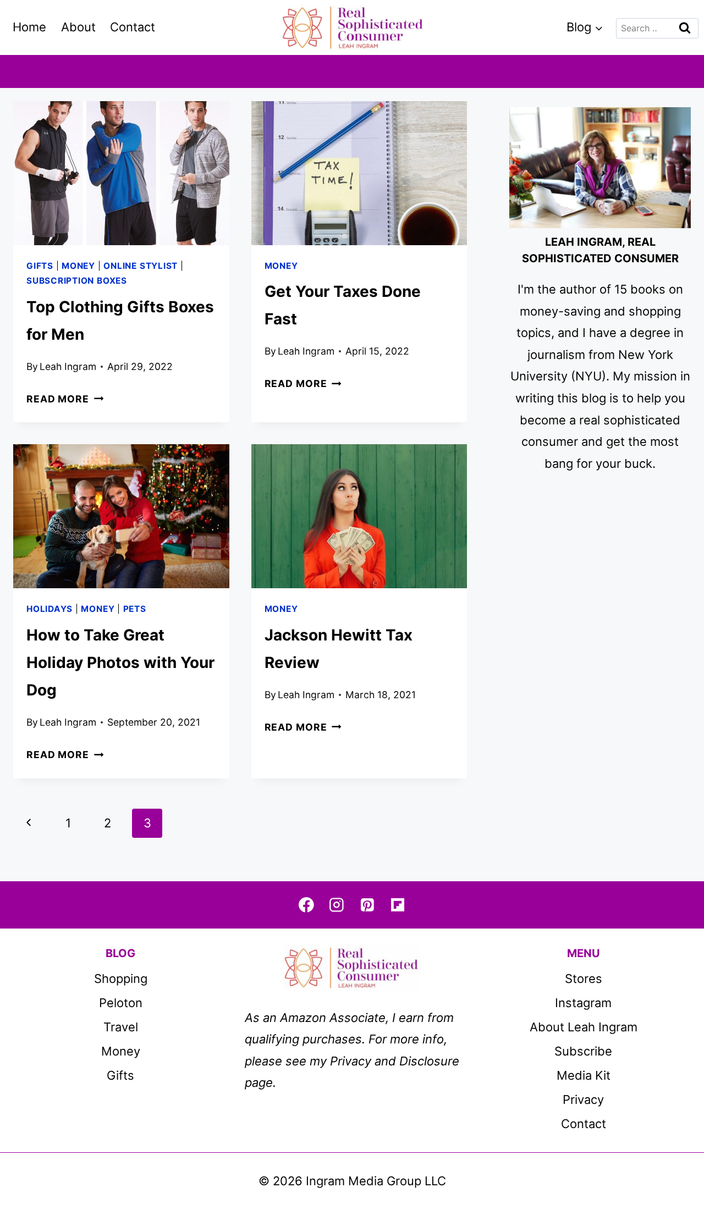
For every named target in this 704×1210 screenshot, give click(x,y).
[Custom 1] (397, 904)
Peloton (120, 1003)
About (78, 27)
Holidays (49, 609)
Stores (583, 978)
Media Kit (583, 1075)
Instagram (583, 1003)
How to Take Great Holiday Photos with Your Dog (120, 663)
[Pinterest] (367, 904)
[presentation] (121, 173)
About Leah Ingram (583, 1027)
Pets (134, 609)
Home (29, 27)
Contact (132, 27)
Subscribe (583, 1051)
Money (78, 266)
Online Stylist (140, 266)
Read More (64, 399)
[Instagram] (337, 904)
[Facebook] (306, 904)
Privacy (583, 1099)
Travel (120, 1027)
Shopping (120, 978)
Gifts (39, 266)
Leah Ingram (68, 366)
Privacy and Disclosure (394, 1061)
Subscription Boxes (76, 280)
